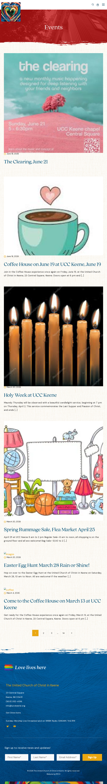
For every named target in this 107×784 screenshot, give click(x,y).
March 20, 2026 (14, 522)
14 (64, 633)
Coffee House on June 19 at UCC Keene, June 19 (52, 264)
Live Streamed (30, 720)
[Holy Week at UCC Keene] (53, 336)
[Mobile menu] (103, 4)
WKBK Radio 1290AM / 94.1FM (60, 720)
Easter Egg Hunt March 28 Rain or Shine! (46, 564)
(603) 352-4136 (14, 701)
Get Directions (13, 712)
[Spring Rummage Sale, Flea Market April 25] (53, 470)
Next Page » (71, 633)
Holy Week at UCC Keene (30, 394)
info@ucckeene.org (15, 705)
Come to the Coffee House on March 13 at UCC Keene (52, 604)
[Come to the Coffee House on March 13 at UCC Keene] (9, 589)
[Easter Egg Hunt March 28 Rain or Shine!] (9, 554)
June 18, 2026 (13, 154)
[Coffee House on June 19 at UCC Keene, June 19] (53, 216)
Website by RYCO (53, 774)
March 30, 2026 (14, 387)
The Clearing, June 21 (26, 161)
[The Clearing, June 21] (53, 102)
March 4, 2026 (13, 593)
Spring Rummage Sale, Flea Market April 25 (49, 529)
